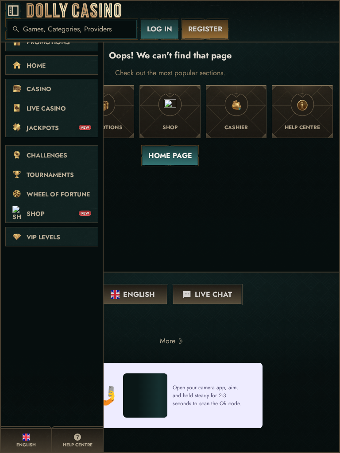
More (167, 341)
